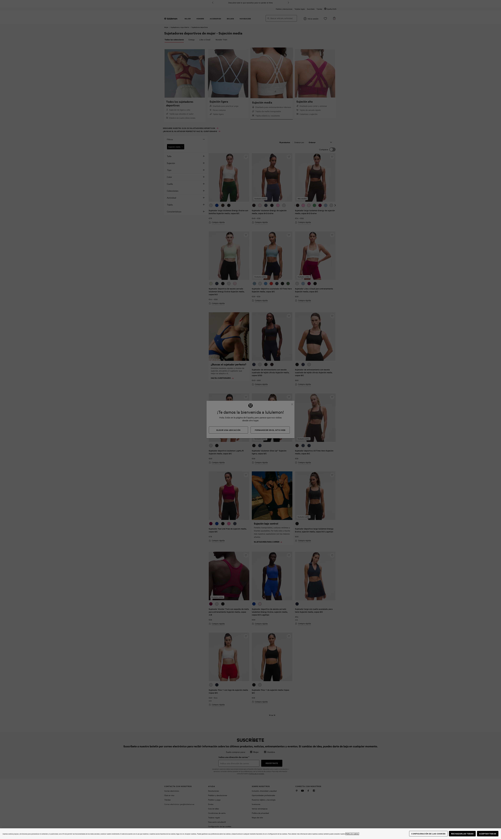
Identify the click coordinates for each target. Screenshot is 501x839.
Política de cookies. (352, 834)
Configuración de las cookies (428, 833)
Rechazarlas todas (462, 833)
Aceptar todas (487, 833)
